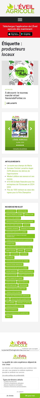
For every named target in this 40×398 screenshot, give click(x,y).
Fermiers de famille (27, 228)
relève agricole (11, 271)
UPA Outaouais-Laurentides (20, 299)
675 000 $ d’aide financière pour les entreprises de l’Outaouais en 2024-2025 (21, 184)
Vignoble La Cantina (24, 302)
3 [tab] (19, 145)
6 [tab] (23, 145)
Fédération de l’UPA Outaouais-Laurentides (16, 236)
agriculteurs (22, 211)
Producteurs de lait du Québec (16, 268)
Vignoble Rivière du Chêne (14, 306)
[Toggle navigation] (20, 20)
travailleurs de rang (13, 292)
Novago (28, 250)
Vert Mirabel (10, 302)
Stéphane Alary (11, 285)
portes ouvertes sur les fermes (17, 261)
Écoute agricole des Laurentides (17, 313)
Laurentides (10, 243)
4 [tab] (20, 145)
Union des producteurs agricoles (17, 296)
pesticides (9, 257)
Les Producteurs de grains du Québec (19, 247)
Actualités (8, 89)
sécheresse (23, 285)
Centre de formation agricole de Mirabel (19, 221)
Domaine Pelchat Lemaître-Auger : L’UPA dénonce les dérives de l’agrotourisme (20, 171)
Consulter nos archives (20, 149)
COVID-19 (26, 225)
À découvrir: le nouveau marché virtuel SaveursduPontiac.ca (16, 95)
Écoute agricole (11, 309)
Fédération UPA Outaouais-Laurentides (19, 240)
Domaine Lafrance (12, 228)
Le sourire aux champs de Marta (19, 166)
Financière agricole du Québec (16, 232)
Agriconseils (10, 211)
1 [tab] (16, 145)
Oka (7, 254)
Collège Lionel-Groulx (13, 225)
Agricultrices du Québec (14, 214)
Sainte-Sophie (10, 282)
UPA (7, 299)
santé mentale (23, 282)
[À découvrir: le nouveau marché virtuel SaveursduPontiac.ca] (20, 73)
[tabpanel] (20, 129)
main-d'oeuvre (11, 250)
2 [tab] (18, 145)
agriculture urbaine (13, 218)
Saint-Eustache (11, 275)
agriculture (29, 214)
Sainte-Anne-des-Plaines (14, 278)
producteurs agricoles (14, 264)
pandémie (24, 254)
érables (8, 316)
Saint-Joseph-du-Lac (26, 275)
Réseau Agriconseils (26, 271)
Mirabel (20, 250)
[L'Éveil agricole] (20, 8)
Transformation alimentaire (15, 289)
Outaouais (14, 254)
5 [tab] (22, 145)
